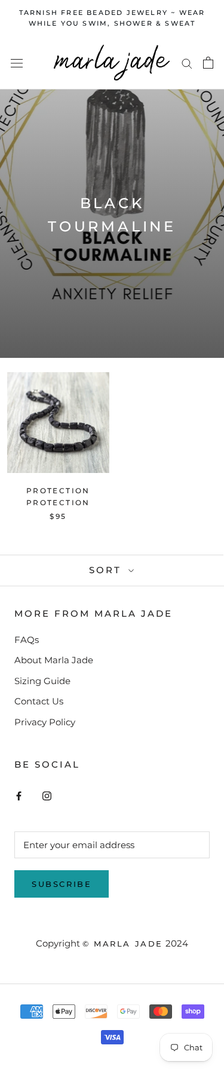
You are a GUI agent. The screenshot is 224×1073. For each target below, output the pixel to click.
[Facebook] (18, 795)
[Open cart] (208, 63)
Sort (107, 570)
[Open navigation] (17, 62)
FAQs (26, 639)
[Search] (187, 63)
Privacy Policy (44, 722)
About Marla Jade (53, 660)
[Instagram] (46, 795)
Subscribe (61, 884)
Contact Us (38, 701)
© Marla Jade (122, 943)
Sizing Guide (42, 681)
